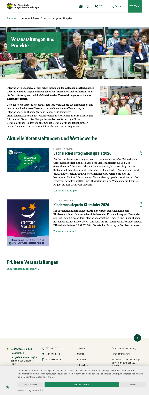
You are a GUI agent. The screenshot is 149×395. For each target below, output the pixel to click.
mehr (133, 384)
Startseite (11, 18)
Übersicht (81, 348)
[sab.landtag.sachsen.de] (23, 6)
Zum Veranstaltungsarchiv (22, 268)
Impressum (82, 359)
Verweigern (30, 384)
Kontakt (80, 354)
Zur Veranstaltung (63, 190)
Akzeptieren (81, 384)
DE (100, 6)
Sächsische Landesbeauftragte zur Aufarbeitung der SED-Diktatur (126, 362)
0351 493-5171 (53, 348)
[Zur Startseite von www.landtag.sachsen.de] (8, 348)
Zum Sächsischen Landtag (124, 348)
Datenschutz (82, 365)
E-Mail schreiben (53, 359)
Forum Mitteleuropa (121, 354)
